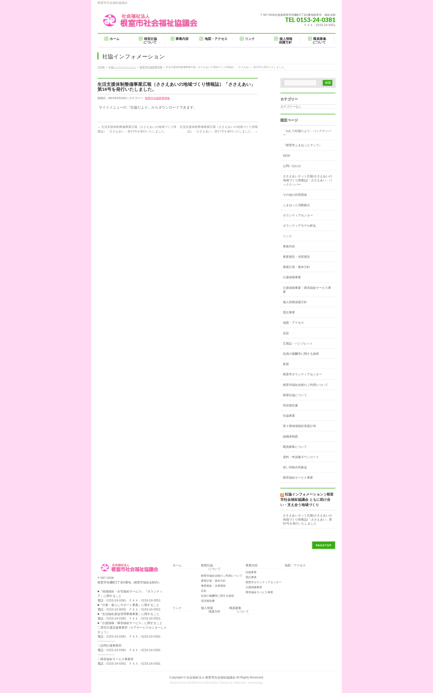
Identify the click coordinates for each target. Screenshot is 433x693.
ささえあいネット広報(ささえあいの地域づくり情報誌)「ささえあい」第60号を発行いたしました (307, 519)
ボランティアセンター (298, 215)
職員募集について (295, 447)
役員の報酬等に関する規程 (301, 354)
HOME (101, 67)
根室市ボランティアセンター (302, 374)
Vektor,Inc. (240, 682)
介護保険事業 (292, 277)
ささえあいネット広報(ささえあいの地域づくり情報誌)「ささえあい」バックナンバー (307, 180)
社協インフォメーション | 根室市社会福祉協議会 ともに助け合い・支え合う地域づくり (307, 499)
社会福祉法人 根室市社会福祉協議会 (210, 677)
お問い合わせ (292, 166)
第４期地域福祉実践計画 (299, 426)
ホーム (177, 565)
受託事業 (289, 312)
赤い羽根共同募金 (295, 467)
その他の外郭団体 (295, 195)
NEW (286, 155)
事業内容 (289, 246)
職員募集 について (239, 610)
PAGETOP (324, 545)
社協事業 (289, 415)
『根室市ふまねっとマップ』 (302, 145)
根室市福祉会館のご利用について (305, 385)
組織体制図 (290, 436)
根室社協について (295, 395)
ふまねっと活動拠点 (296, 205)
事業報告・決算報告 (296, 256)
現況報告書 (290, 405)
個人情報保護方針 (295, 302)
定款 (286, 333)
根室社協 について (211, 567)
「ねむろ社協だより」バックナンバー (307, 133)
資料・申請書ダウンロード (301, 457)
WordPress (194, 682)
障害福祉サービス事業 (298, 477)
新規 (286, 364)
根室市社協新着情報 (151, 67)
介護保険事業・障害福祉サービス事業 (307, 290)
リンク (287, 236)
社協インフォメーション (122, 67)
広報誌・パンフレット (298, 343)
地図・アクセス (293, 322)
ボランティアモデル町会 (299, 225)
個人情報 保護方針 (211, 610)
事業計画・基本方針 (296, 267)
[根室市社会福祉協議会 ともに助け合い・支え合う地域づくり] (151, 22)
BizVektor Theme (217, 682)
